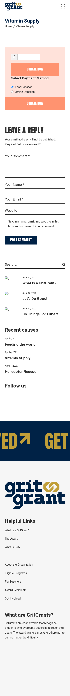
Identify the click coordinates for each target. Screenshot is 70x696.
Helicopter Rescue (20, 372)
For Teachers (13, 582)
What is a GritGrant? (39, 283)
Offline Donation (25, 92)
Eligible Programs (16, 573)
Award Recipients (16, 590)
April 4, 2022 (11, 338)
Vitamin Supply (18, 358)
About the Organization (19, 565)
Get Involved (13, 598)
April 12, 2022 (29, 277)
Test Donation (23, 87)
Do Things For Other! (40, 314)
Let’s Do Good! (34, 298)
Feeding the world (20, 344)
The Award (11, 539)
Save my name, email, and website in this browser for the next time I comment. (33, 224)
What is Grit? (12, 547)
